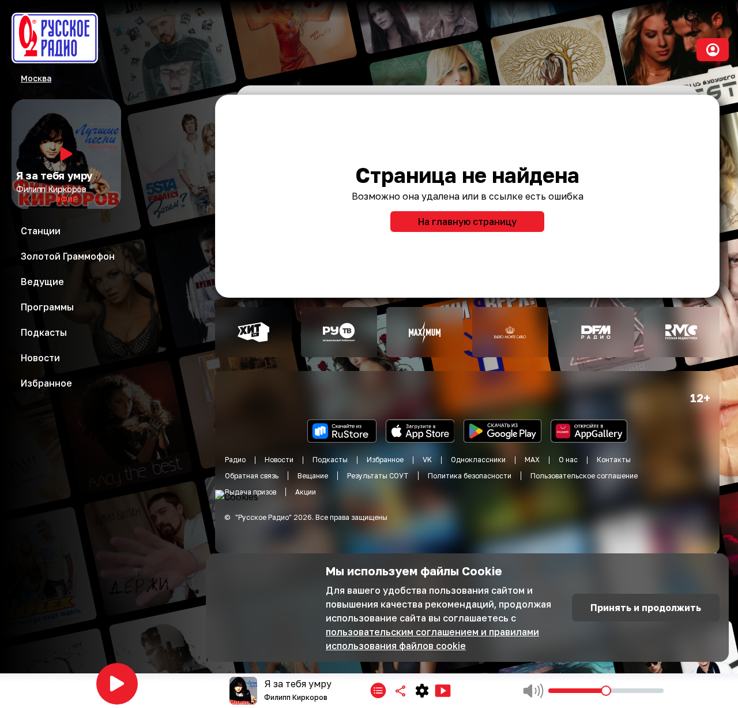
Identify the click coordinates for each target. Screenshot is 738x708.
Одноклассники (478, 459)
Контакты (614, 459)
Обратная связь (251, 475)
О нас (568, 459)
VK (427, 459)
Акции (305, 492)
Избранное (385, 459)
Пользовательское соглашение (584, 475)
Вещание (313, 475)
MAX (532, 459)
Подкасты (330, 459)
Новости (279, 459)
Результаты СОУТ (378, 475)
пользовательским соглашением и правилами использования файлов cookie (432, 638)
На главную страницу (467, 221)
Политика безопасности (469, 475)
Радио (235, 459)
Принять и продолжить (645, 607)
